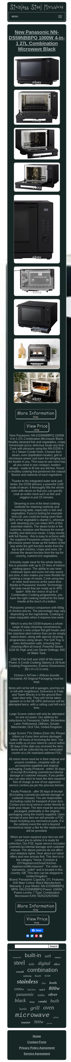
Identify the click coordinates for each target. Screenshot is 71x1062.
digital (44, 963)
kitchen (31, 989)
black (20, 1000)
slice (57, 964)
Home (37, 1036)
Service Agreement (37, 1053)
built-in (33, 955)
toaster (25, 1022)
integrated (17, 957)
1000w (19, 989)
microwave (32, 1015)
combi (42, 1001)
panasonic (25, 994)
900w (38, 1022)
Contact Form (36, 1042)
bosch (38, 975)
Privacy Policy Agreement (37, 1047)
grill (35, 1008)
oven (48, 1007)
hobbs (41, 995)
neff (48, 956)
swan (47, 975)
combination (42, 970)
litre (44, 983)
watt (42, 989)
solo (31, 964)
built (54, 1000)
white (56, 1017)
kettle (23, 1009)
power (49, 1023)
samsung (27, 976)
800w (54, 988)
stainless (27, 981)
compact (58, 957)
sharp (32, 1002)
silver (52, 994)
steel (19, 962)
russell (20, 971)
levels (53, 983)
